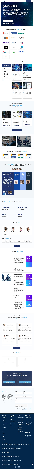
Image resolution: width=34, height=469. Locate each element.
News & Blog (4, 421)
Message (16, 398)
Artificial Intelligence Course (20, 420)
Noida (4, 444)
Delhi (2, 444)
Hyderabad (16, 448)
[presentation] (31, 141)
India (28, 444)
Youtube (3, 436)
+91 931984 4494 (10, 382)
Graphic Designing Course (20, 429)
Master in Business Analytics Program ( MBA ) (27, 90)
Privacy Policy (24, 409)
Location (4, 418)
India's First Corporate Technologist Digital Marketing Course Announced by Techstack (9, 362)
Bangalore (9, 444)
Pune (30, 444)
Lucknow (26, 444)
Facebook (4, 433)
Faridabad (15, 444)
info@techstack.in (25, 382)
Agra (6, 444)
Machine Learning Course (21, 424)
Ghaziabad (18, 444)
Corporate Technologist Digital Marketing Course (13, 421)
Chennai (12, 444)
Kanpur (23, 444)
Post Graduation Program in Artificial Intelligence (12, 419)
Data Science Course (20, 418)
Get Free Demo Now (5, 125)
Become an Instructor (5, 423)
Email (24, 391)
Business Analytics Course (20, 422)
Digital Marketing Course (21, 417)
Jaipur (21, 444)
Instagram (4, 439)
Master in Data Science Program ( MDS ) (16, 90)
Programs (4, 420)
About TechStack (4, 417)
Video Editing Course (20, 431)
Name (16, 391)
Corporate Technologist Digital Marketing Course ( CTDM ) (27, 73)
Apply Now (29, 79)
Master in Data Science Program (13, 425)
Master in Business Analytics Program (12, 423)
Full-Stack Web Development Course (20, 427)
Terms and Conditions (29, 408)
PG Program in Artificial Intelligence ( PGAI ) (16, 72)
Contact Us (4, 424)
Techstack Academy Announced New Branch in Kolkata (25, 362)
